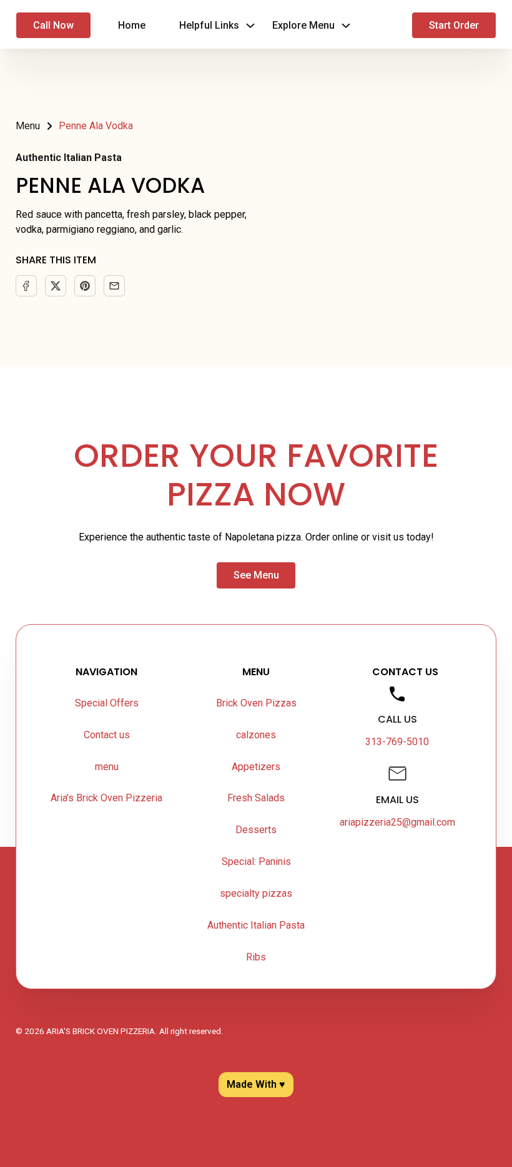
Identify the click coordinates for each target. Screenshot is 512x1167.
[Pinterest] (85, 285)
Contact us (107, 735)
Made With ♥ (256, 1084)
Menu (28, 126)
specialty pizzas (256, 893)
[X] (55, 285)
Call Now (53, 25)
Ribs (256, 957)
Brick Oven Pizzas (256, 703)
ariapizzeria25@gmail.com (397, 822)
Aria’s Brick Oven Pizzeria (106, 798)
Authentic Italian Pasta (69, 158)
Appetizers (256, 767)
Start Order (454, 25)
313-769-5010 (397, 742)
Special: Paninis (256, 861)
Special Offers (107, 703)
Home (131, 25)
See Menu (256, 575)
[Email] (114, 285)
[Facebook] (26, 285)
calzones (256, 735)
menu (107, 767)
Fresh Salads (256, 798)
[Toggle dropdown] (250, 26)
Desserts (256, 830)
